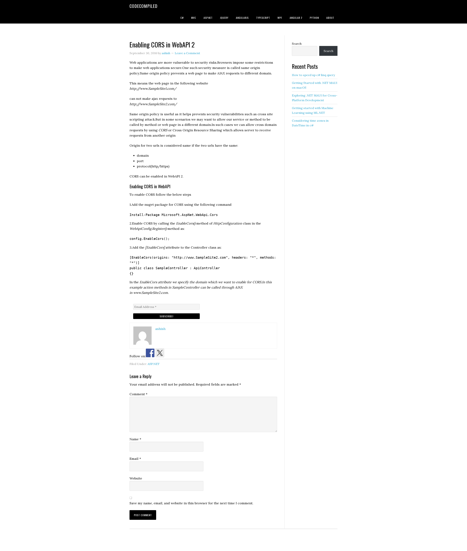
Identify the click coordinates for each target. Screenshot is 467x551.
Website (136, 478)
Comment (138, 394)
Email (135, 459)
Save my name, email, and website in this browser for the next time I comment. (191, 503)
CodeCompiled (143, 6)
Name (135, 439)
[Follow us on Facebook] (150, 353)
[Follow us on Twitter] (159, 353)
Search (297, 43)
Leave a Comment (187, 53)
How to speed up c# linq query (313, 75)
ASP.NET (154, 364)
